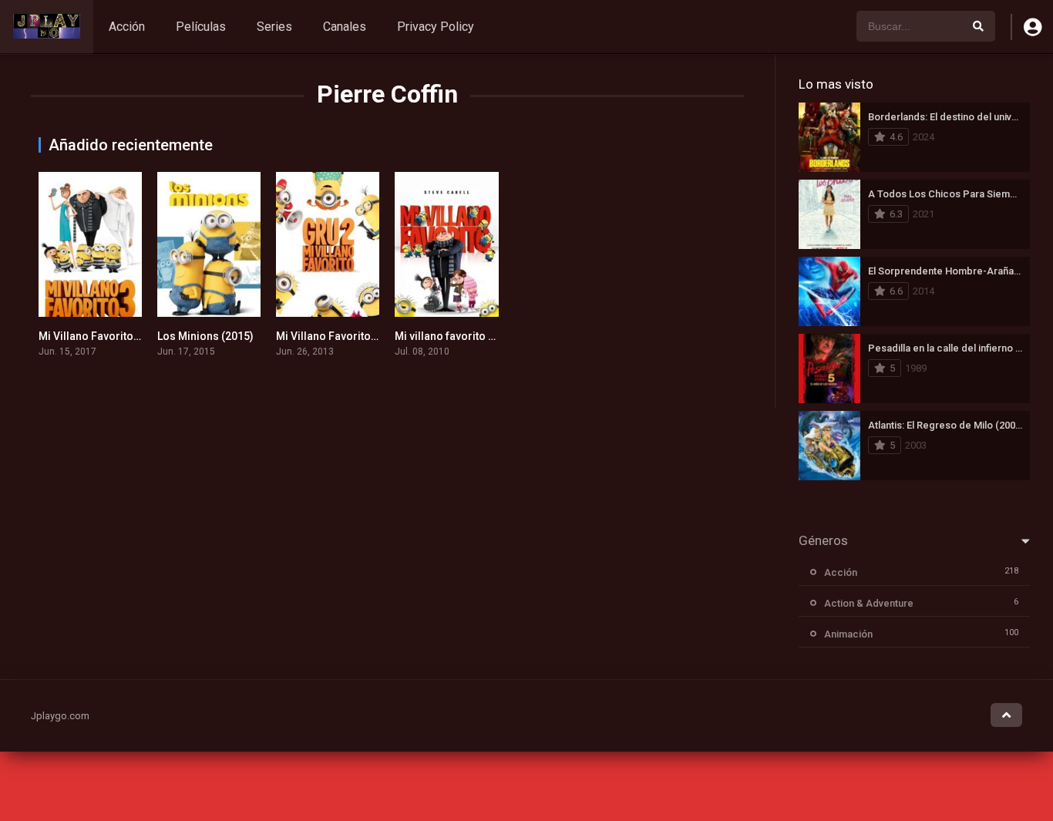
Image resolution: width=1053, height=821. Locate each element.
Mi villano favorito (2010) (457, 336)
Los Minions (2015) (205, 336)
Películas (201, 26)
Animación (848, 634)
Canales (344, 26)
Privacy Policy (435, 26)
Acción (127, 26)
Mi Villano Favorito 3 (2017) (108, 336)
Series (274, 26)
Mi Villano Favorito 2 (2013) (345, 336)
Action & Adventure (868, 603)
